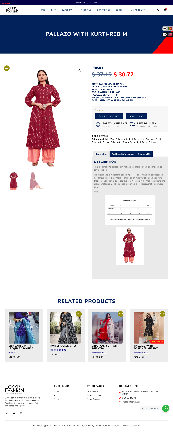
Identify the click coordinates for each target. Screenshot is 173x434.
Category (67, 10)
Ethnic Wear (108, 139)
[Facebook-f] (7, 413)
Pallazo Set (116, 142)
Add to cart (136, 116)
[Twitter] (14, 413)
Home (42, 10)
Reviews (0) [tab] (144, 154)
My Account (138, 10)
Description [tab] (101, 154)
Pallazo (106, 142)
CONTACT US (103, 10)
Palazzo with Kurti (124, 139)
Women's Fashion (154, 139)
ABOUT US (86, 10)
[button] (158, 10)
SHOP (53, 10)
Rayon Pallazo (149, 142)
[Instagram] (21, 413)
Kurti (99, 142)
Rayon (126, 142)
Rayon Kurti (139, 139)
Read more (139, 357)
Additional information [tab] (123, 154)
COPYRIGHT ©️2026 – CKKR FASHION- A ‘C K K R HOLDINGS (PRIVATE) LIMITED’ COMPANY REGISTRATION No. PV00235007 (86, 426)
